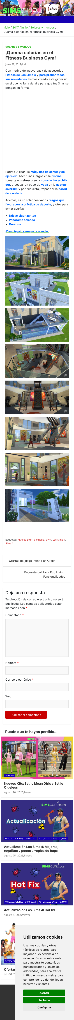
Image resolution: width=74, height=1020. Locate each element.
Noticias (9, 775)
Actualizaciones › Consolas (20, 838)
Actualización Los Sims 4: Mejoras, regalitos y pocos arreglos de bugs (31, 849)
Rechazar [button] (44, 1000)
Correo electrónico (19, 679)
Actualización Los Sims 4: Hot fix (29, 910)
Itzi (24, 64)
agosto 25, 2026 (13, 855)
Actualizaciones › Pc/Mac (53, 838)
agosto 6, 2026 (13, 914)
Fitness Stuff (25, 539)
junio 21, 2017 (13, 64)
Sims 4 (9, 543)
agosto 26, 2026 (13, 792)
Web (8, 696)
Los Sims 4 (58, 539)
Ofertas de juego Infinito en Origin (32, 560)
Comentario (14, 615)
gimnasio (39, 539)
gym (48, 539)
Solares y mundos (18, 46)
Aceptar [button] (44, 992)
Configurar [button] (44, 1007)
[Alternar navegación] (7, 19)
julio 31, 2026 (11, 974)
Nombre (12, 663)
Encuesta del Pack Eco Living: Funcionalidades (44, 574)
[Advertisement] (37, 129)
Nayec (28, 792)
